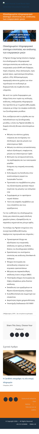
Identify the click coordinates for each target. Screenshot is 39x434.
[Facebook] (6, 399)
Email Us (32, 424)
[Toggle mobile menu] (35, 9)
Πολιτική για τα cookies (31, 408)
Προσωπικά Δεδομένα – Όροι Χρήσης (29, 401)
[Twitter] (11, 399)
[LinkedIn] (16, 399)
